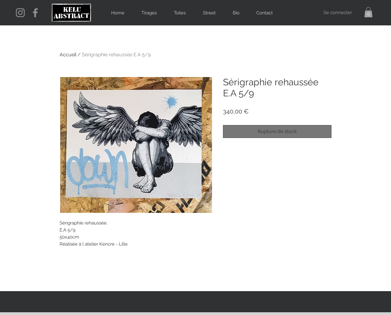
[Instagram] (20, 13)
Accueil (68, 54)
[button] (368, 12)
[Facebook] (35, 13)
